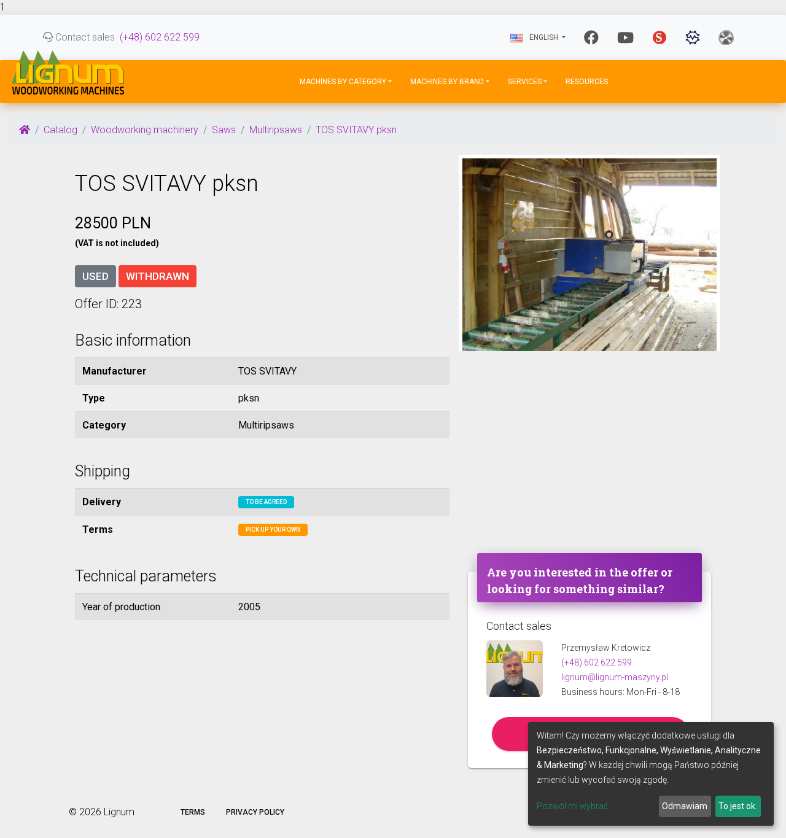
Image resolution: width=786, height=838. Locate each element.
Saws (224, 130)
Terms (193, 812)
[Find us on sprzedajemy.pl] (659, 37)
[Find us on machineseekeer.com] (692, 37)
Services (525, 81)
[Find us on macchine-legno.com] (726, 37)
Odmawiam (684, 806)
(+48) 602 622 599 (160, 37)
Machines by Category (343, 81)
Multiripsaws (275, 130)
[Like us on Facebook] (591, 37)
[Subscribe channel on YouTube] (625, 37)
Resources (587, 81)
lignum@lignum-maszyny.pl (614, 677)
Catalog (60, 130)
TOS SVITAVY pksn (356, 130)
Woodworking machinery (144, 130)
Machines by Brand (447, 81)
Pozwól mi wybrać (572, 806)
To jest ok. (737, 806)
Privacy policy (255, 812)
